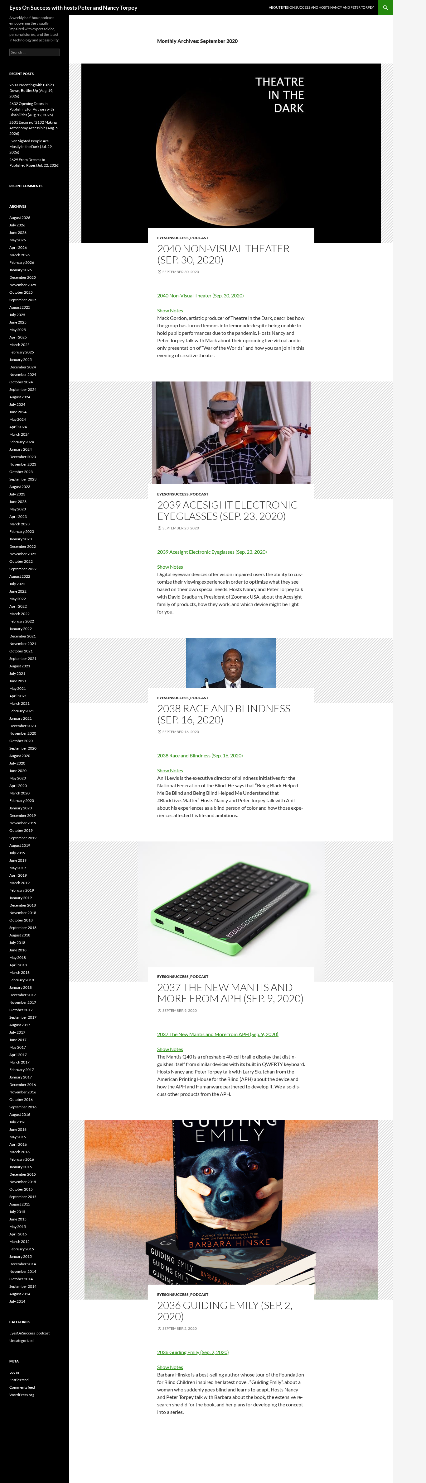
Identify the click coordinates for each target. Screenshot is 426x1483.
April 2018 (18, 965)
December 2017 (22, 995)
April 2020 (18, 785)
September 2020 (22, 748)
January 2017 (20, 1077)
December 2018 (22, 905)
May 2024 (17, 419)
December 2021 (22, 636)
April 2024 (18, 426)
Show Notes (170, 310)
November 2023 (22, 464)
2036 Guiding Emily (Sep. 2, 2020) (225, 1311)
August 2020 (19, 755)
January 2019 (20, 897)
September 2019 (22, 838)
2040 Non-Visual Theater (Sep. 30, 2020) (223, 254)
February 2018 (21, 980)
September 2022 (22, 568)
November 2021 (22, 643)
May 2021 (17, 688)
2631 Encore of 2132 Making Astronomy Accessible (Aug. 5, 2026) (34, 128)
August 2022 (19, 576)
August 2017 (19, 1024)
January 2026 (20, 270)
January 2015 (20, 1256)
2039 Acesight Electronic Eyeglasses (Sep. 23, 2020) (227, 510)
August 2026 (19, 217)
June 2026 (18, 232)
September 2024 (22, 389)
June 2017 (18, 1039)
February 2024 (21, 441)
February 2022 (21, 621)
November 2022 (22, 554)
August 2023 (19, 486)
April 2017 (18, 1054)
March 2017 (19, 1062)
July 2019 (17, 852)
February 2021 (21, 710)
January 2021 (20, 718)
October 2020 (21, 740)
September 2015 (22, 1196)
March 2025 (19, 344)
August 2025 (19, 307)
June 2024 (18, 412)
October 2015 (21, 1189)
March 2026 (19, 255)
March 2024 (19, 434)
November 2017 (22, 1002)
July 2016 (17, 1122)
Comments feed (22, 1387)
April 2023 (18, 516)
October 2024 (21, 382)
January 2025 (20, 359)
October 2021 (21, 651)
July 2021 (17, 673)
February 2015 (21, 1249)
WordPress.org (21, 1394)
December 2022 (22, 546)
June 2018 (18, 950)
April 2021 (18, 696)
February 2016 (21, 1159)
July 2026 (17, 225)
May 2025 (17, 329)
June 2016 (18, 1129)
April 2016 (18, 1144)
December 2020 (22, 725)
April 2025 (18, 337)
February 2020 (21, 800)
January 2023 (20, 539)
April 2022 (18, 606)
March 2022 (19, 613)
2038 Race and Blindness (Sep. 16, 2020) (223, 714)
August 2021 (19, 666)
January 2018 (20, 987)
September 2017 (22, 1017)
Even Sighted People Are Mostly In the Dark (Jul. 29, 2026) (31, 146)
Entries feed (19, 1379)
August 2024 (19, 397)
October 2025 (21, 292)
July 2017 (17, 1032)
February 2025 (21, 352)
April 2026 (18, 247)
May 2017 (17, 1047)
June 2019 (18, 860)
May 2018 (17, 957)
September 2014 (22, 1286)
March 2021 (19, 703)
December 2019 (22, 815)
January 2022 (20, 628)
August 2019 (19, 845)
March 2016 (19, 1151)
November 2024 (22, 374)
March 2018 (19, 972)
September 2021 (22, 658)
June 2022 (18, 591)
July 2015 (17, 1211)
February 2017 (21, 1069)
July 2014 (17, 1301)
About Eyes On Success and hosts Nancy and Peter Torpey (321, 7)
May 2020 (17, 778)
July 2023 (17, 494)
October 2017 (21, 1009)
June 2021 (18, 681)
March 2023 (19, 524)
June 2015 (18, 1219)
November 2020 (22, 733)
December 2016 (22, 1084)
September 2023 (22, 479)
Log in (14, 1372)
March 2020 (19, 793)
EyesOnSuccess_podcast (182, 237)
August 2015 (19, 1204)
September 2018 (22, 927)
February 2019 (21, 890)
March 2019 (19, 882)
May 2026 (17, 240)
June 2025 (18, 322)
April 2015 (18, 1234)
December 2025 (22, 277)
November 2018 (22, 912)
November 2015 (22, 1181)
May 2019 (17, 867)
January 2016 (20, 1166)
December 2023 (22, 456)
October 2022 (21, 561)
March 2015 (19, 1241)
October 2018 (21, 920)
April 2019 (18, 875)
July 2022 (17, 583)
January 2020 (20, 808)
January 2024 (20, 449)
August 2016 (19, 1114)
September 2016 (22, 1107)
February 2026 (21, 262)
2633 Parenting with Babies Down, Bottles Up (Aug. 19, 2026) (31, 90)
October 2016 (21, 1099)
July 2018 (17, 942)
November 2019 (22, 823)
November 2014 (22, 1271)
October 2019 (21, 830)
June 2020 (18, 770)
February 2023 (21, 531)
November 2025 (22, 284)
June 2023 (18, 501)
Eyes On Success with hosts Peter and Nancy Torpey (73, 7)
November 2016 (22, 1092)
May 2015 (17, 1226)
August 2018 (19, 935)
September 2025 (22, 299)
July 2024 (17, 404)
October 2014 (21, 1279)
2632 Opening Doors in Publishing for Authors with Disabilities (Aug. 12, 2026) (31, 109)
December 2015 (22, 1174)
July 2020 (17, 763)
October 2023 (21, 471)
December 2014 (22, 1264)
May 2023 (17, 509)
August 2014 (19, 1293)
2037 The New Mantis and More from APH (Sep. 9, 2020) (230, 993)
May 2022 (17, 598)
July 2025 (17, 314)
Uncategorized (21, 1340)
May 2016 (17, 1137)
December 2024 (22, 367)
